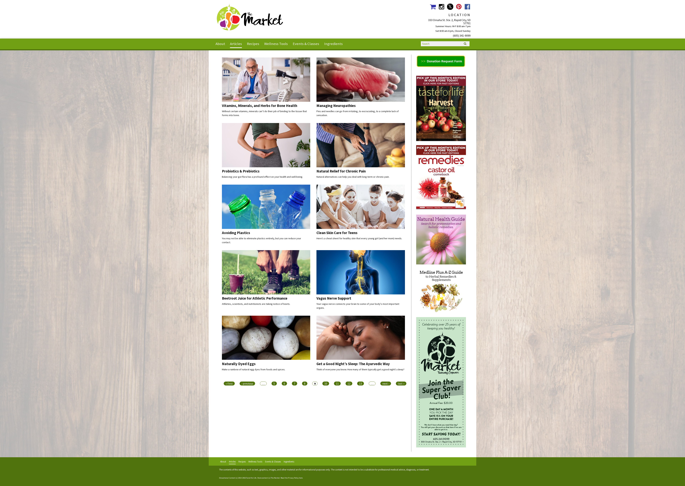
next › (385, 383)
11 (337, 383)
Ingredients (333, 43)
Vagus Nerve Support (333, 298)
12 (348, 383)
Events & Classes (306, 43)
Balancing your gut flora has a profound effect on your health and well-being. (262, 176)
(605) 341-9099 (462, 35)
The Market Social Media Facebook (467, 7)
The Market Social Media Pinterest (459, 7)
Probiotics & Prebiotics (241, 171)
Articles (236, 43)
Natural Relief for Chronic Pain (341, 171)
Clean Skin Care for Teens (336, 233)
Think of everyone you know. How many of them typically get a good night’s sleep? (360, 369)
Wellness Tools (276, 43)
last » (401, 383)
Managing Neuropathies (336, 105)
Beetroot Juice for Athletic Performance (254, 298)
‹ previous (247, 383)
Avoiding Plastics (236, 233)
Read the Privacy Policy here (292, 478)
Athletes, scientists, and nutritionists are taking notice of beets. (256, 303)
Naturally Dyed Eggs (239, 364)
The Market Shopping (433, 7)
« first (229, 383)
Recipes (253, 43)
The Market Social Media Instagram (441, 7)
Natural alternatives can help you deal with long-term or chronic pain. (352, 176)
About (220, 43)
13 (360, 383)
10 (325, 383)
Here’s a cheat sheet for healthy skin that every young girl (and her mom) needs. (359, 238)
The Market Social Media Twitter (450, 7)
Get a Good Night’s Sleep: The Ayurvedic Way (353, 364)
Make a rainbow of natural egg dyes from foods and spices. (253, 369)
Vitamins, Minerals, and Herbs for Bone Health (259, 105)
